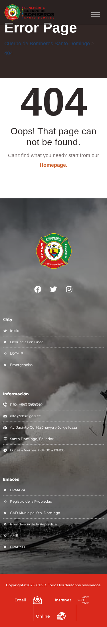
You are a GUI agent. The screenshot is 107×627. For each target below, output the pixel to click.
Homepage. (53, 165)
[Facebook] (38, 289)
